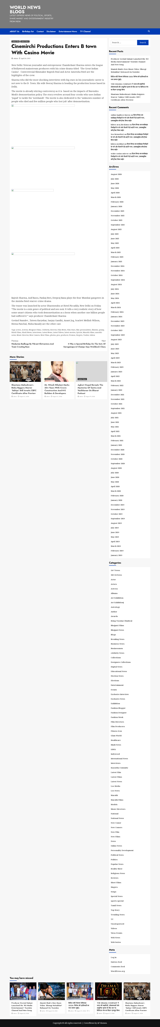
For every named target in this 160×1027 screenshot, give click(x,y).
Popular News (117, 864)
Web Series (116, 942)
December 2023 (117, 321)
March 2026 (116, 197)
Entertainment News (68, 31)
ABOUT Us (14, 31)
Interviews (116, 763)
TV (112, 919)
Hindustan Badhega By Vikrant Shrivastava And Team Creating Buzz (32, 343)
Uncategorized (117, 924)
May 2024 (115, 298)
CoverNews (89, 1023)
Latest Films (116, 777)
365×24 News (116, 575)
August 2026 (116, 174)
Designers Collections (121, 662)
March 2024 (116, 307)
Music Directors (118, 809)
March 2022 (116, 381)
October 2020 (116, 459)
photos (53, 335)
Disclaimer (51, 31)
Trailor (86, 335)
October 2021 (116, 404)
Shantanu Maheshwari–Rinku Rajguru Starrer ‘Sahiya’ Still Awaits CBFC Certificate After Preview (23, 389)
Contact (40, 31)
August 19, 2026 (90, 396)
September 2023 (118, 335)
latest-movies (70, 332)
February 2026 (117, 202)
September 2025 (118, 225)
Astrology (115, 607)
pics (58, 335)
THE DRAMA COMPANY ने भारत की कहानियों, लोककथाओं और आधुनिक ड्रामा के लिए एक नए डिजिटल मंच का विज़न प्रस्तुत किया (129, 87)
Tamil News (116, 905)
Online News (116, 846)
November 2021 (117, 399)
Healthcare (116, 740)
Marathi (114, 795)
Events (114, 689)
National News (117, 818)
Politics (114, 859)
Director (53, 330)
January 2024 (116, 316)
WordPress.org (118, 971)
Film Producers (118, 726)
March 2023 (116, 362)
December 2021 (117, 394)
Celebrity (45, 330)
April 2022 (115, 376)
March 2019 (116, 546)
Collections (116, 657)
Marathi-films (88, 332)
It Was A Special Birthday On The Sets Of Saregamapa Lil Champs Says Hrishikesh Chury (84, 343)
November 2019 (117, 509)
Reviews (114, 878)
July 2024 (115, 289)
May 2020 (115, 482)
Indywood (115, 754)
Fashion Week (117, 717)
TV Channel (85, 31)
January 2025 (116, 261)
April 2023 (115, 358)
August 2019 (116, 523)
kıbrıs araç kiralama (120, 124)
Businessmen (117, 648)
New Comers (35, 335)
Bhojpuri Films (35, 330)
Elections (115, 680)
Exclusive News (118, 699)
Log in (113, 957)
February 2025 (117, 257)
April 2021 (115, 431)
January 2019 (116, 555)
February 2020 (117, 495)
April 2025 (115, 247)
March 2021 (116, 436)
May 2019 (115, 537)
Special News (117, 896)
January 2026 (116, 206)
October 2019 (116, 514)
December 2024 (117, 266)
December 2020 (117, 449)
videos (92, 335)
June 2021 (115, 422)
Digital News (116, 667)
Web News (115, 937)
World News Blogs (25, 9)
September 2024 (118, 280)
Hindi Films (16, 332)
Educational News (119, 671)
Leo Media (115, 786)
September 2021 (118, 408)
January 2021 (116, 445)
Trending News (118, 914)
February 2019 (117, 550)
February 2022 (117, 385)
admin (16, 58)
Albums (114, 593)
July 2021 (115, 417)
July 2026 (115, 179)
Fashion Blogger (118, 708)
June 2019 (115, 532)
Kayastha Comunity (119, 768)
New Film (115, 832)
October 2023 (116, 330)
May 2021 (115, 427)
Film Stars (71, 330)
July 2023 (115, 344)
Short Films (116, 882)
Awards (114, 616)
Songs (113, 891)
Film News (62, 330)
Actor (113, 579)
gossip (101, 330)
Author (114, 611)
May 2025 (115, 243)
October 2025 (116, 220)
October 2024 (116, 275)
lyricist (79, 332)
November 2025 (117, 215)
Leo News (115, 790)
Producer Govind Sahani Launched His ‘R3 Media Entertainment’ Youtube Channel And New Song (129, 62)
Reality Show (116, 869)
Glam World (116, 735)
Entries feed (116, 962)
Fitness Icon (116, 731)
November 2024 (117, 270)
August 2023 (116, 339)
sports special (117, 901)
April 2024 (115, 303)
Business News (118, 644)
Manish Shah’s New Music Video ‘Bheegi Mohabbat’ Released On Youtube (128, 70)
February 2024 (117, 312)
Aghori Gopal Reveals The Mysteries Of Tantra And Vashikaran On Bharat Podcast (90, 389)
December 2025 (117, 211)
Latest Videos (58, 332)
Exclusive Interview (120, 694)
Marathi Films (117, 800)
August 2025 (116, 229)
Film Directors (117, 722)
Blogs (113, 634)
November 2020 (117, 454)
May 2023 (115, 353)
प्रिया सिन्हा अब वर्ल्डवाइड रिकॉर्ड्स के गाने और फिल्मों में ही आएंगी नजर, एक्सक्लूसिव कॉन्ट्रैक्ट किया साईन (128, 118)
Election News (117, 676)
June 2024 (115, 293)
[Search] (148, 31)
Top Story (115, 910)
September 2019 (118, 518)
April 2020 (115, 486)
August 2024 (116, 284)
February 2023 (117, 367)
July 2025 (115, 234)
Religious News (118, 873)
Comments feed (118, 966)
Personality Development (122, 850)
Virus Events (116, 933)
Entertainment (117, 685)
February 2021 (117, 440)
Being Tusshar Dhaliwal (121, 621)
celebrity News (117, 653)
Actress (25, 330)
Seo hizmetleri (117, 134)
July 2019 (115, 528)
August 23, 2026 (24, 1013)
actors (18, 330)
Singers (79, 335)
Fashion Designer (119, 712)
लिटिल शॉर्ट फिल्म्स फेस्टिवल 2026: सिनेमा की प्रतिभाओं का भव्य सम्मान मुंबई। (129, 78)
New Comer (116, 823)
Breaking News (117, 639)
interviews (37, 332)
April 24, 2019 (25, 58)
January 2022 (116, 390)
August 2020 (116, 468)
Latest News (25, 41)
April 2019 (115, 541)
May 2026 (115, 188)
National (114, 813)
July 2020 (115, 472)
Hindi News (27, 332)
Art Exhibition (117, 598)
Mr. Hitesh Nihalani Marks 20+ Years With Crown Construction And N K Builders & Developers (57, 389)
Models (114, 804)
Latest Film (15, 41)
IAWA (113, 749)
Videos (114, 928)
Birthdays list (28, 31)
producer (64, 335)
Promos (72, 335)
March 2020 (116, 491)
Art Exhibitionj (117, 602)
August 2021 (116, 413)
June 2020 (115, 477)
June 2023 (115, 348)
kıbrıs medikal (117, 144)
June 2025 (115, 238)
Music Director (23, 335)
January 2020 (116, 500)
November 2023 (117, 326)
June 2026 (115, 183)
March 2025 (116, 252)
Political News (117, 855)
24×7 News (115, 570)
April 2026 (115, 192)
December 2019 (117, 505)
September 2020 (118, 463)
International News (119, 758)
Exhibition (115, 703)
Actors (114, 584)
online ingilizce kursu (120, 115)
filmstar (95, 330)
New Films (45, 335)
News (113, 841)
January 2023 (116, 371)
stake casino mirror (120, 153)
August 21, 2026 (24, 396)
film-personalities (83, 330)
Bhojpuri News (117, 630)
